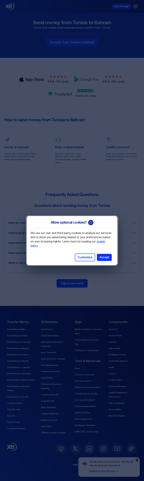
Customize (85, 257)
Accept (104, 257)
